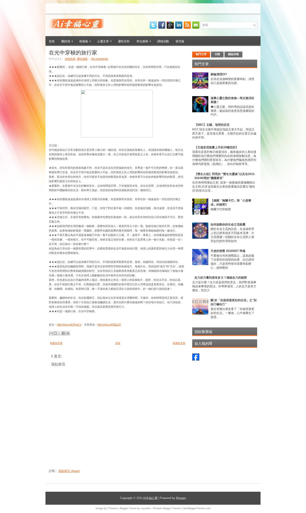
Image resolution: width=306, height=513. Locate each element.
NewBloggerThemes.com (197, 508)
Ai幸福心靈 (150, 498)
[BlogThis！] (55, 333)
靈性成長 (82, 59)
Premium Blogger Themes (167, 508)
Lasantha (145, 508)
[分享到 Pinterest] (68, 333)
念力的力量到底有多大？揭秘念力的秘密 (220, 277)
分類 (217, 54)
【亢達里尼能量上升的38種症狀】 (216, 147)
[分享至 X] (59, 333)
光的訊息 (70, 59)
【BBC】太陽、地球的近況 (212, 124)
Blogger (181, 498)
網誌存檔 (233, 54)
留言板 (180, 41)
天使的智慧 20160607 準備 (228, 251)
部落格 (85, 41)
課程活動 (163, 41)
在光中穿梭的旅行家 (73, 52)
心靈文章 (104, 41)
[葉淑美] (195, 359)
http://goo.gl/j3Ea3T (109, 324)
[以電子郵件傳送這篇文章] (51, 333)
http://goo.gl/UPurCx (69, 324)
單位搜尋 (143, 41)
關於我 (67, 41)
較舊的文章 (179, 343)
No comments (99, 59)
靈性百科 (124, 41)
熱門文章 (201, 54)
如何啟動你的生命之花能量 (228, 224)
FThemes (112, 508)
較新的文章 (56, 343)
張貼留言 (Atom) (69, 471)
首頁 (52, 41)
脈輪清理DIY (219, 74)
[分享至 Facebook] (63, 333)
